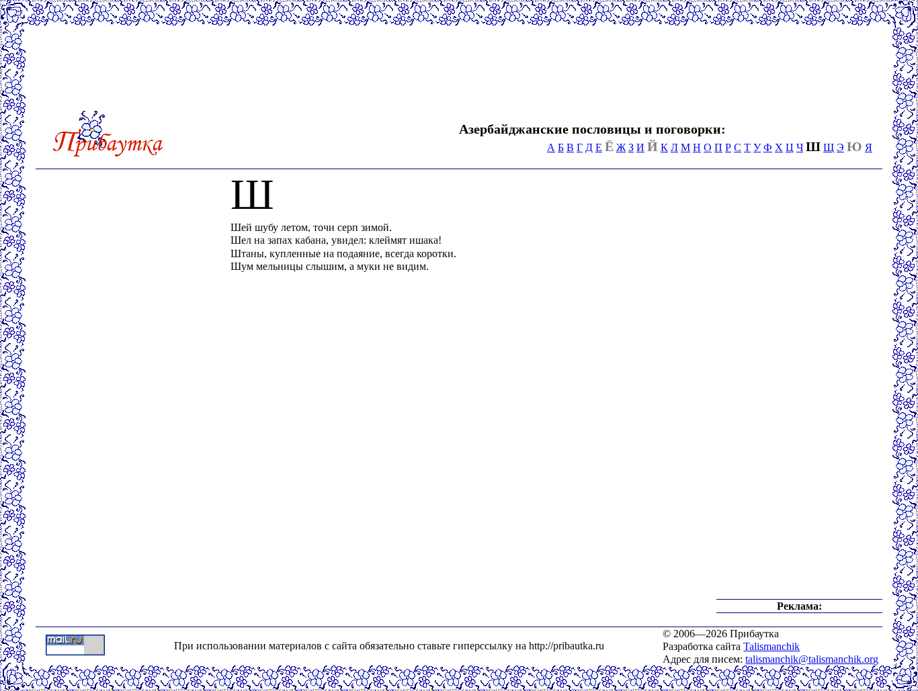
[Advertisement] (627, 66)
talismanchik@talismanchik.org (811, 659)
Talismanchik (771, 646)
